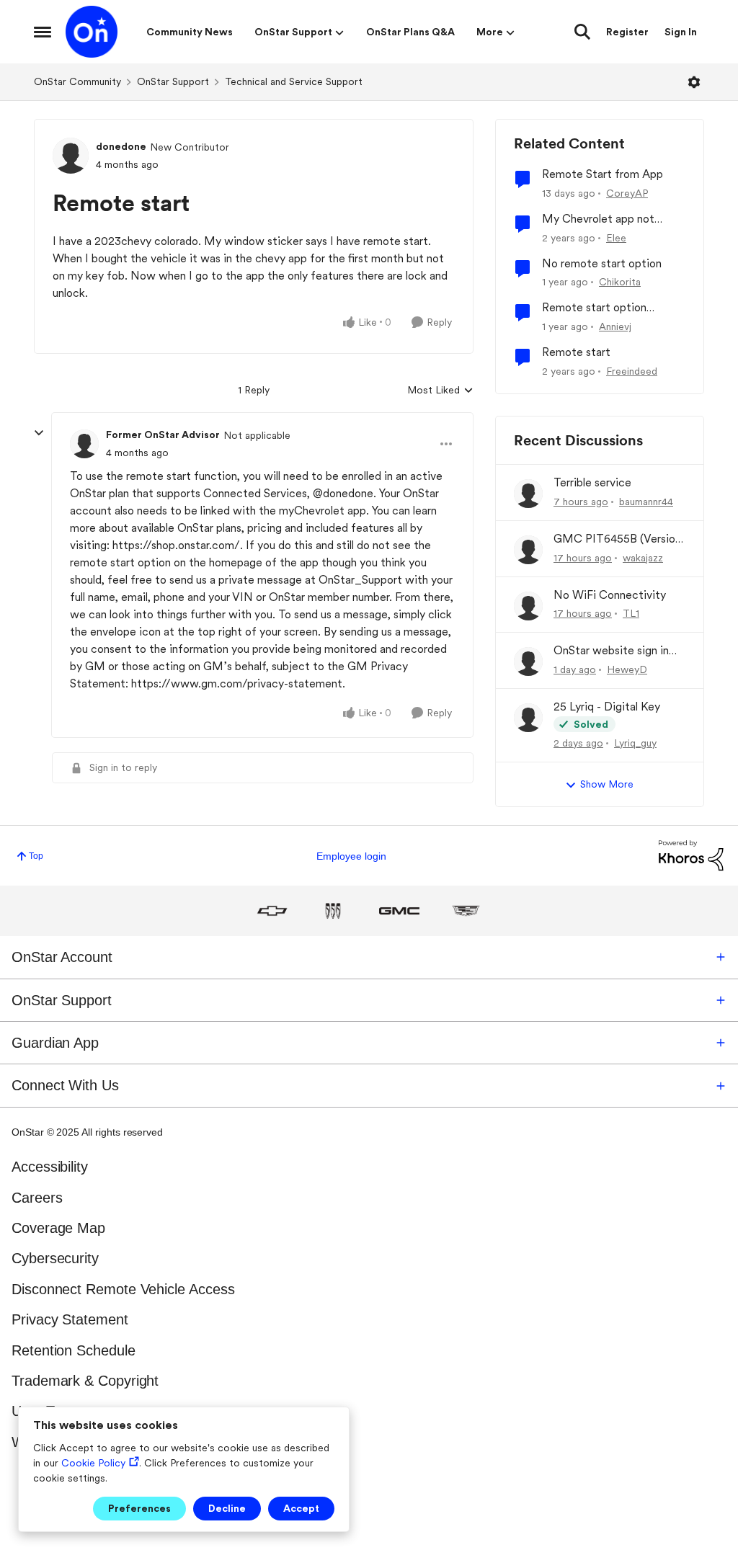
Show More (606, 784)
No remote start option (602, 263)
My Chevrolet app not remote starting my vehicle (610, 219)
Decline (227, 1508)
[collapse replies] (39, 433)
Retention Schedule (73, 1350)
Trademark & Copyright (85, 1381)
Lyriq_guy (635, 743)
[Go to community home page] (91, 32)
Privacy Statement (70, 1319)
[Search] (582, 31)
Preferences (139, 1508)
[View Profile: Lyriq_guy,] (528, 717)
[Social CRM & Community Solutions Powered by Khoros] (691, 855)
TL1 (631, 613)
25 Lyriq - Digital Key (607, 706)
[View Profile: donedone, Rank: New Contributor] (71, 156)
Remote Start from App (602, 174)
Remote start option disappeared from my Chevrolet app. (595, 308)
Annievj (615, 326)
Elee (616, 238)
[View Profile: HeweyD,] (528, 661)
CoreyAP (627, 193)
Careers (37, 1198)
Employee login (351, 856)
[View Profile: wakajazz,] (528, 549)
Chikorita (620, 282)
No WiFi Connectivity (610, 595)
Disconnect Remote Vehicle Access (123, 1289)
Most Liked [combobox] (440, 391)
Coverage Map (58, 1228)
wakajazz (643, 558)
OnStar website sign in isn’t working (611, 651)
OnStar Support (173, 81)
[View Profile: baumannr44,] (528, 493)
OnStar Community (77, 81)
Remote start (576, 352)
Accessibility (50, 1167)
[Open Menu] (694, 82)
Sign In (680, 31)
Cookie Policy (93, 1463)
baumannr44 (646, 501)
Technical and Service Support (294, 81)
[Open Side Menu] (42, 32)
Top (36, 856)
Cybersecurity (55, 1258)
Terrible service (592, 482)
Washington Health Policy (92, 1442)
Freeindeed (631, 371)
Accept (301, 1508)
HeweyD (627, 669)
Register (627, 31)
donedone (121, 146)
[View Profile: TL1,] (528, 606)
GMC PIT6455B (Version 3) (617, 539)
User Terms (48, 1411)
